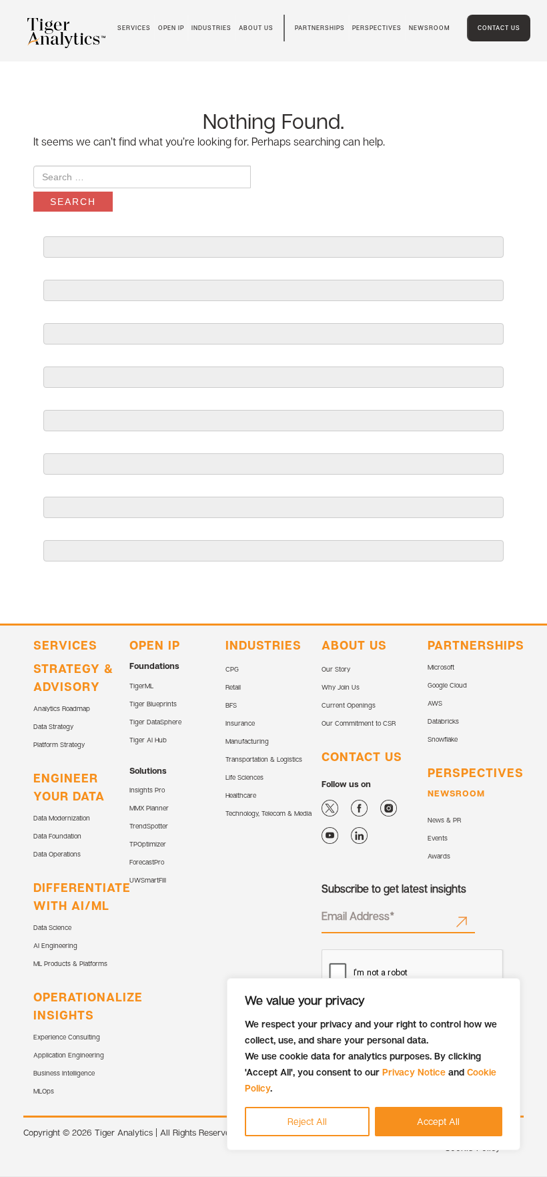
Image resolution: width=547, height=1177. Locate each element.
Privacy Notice (414, 1072)
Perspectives (377, 27)
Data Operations (57, 854)
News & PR (444, 820)
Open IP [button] (171, 27)
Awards (439, 856)
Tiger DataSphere (155, 722)
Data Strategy (53, 726)
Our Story (336, 669)
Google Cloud (447, 685)
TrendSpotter (148, 826)
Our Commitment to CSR (359, 723)
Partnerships (320, 27)
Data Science (52, 927)
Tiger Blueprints (153, 704)
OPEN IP (154, 645)
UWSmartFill (147, 880)
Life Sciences (244, 777)
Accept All (438, 1121)
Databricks (443, 721)
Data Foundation (57, 836)
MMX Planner (149, 808)
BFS (231, 705)
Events (438, 838)
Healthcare (240, 795)
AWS (435, 703)
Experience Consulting (66, 1037)
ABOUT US (354, 645)
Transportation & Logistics (263, 759)
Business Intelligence (64, 1073)
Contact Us (499, 27)
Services (65, 645)
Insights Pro (147, 790)
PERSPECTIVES (476, 772)
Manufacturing (247, 741)
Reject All (307, 1121)
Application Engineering (68, 1055)
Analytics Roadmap (61, 708)
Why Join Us (341, 687)
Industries (211, 27)
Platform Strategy (59, 744)
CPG (232, 669)
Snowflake (443, 739)
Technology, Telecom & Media (268, 813)
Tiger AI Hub (148, 740)
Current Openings (349, 705)
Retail (233, 687)
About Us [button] (256, 27)
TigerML (141, 686)
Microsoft (441, 667)
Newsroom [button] (429, 27)
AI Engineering (55, 945)
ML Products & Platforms (70, 963)
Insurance (240, 723)
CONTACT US (362, 756)
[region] (373, 1064)
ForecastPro (146, 862)
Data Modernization (61, 818)
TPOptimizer (147, 844)
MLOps (43, 1091)
